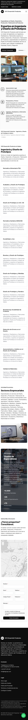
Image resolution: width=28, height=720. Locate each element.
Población (18, 596)
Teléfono (17, 590)
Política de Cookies (6, 683)
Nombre (5, 583)
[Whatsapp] (23, 715)
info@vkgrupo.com (6, 671)
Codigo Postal (7, 596)
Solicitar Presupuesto (7, 50)
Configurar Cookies (6, 690)
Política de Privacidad (6, 685)
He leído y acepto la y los (15, 613)
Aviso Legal (4, 681)
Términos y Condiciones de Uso (9, 688)
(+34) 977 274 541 (5, 669)
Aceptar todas (4, 6)
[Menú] (26, 11)
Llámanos (21, 50)
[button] (14, 558)
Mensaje (5, 603)
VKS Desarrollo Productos (12, 11)
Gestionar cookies (16, 6)
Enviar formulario (14, 618)
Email (5, 590)
